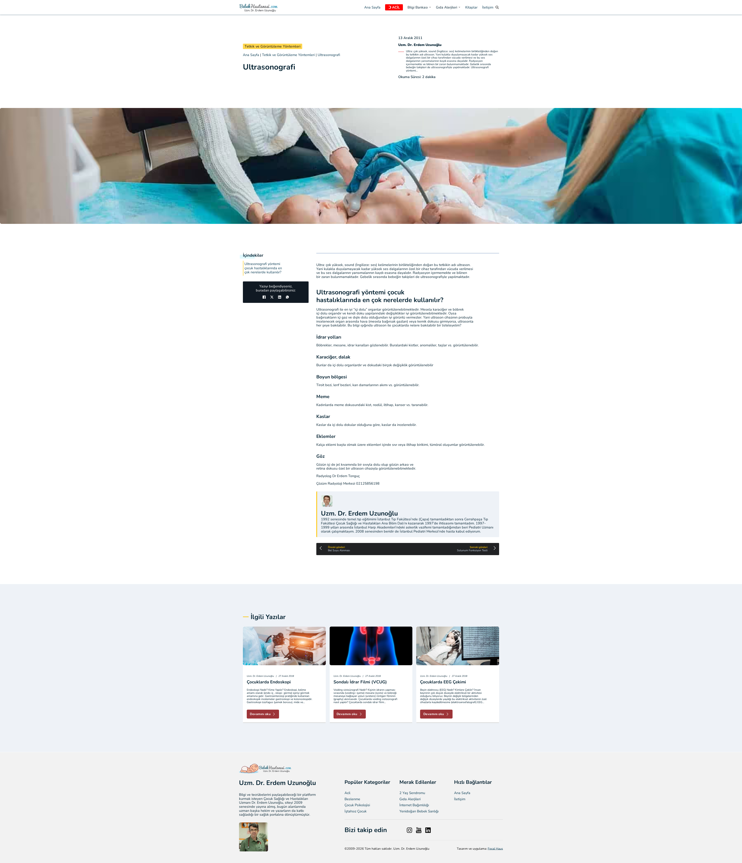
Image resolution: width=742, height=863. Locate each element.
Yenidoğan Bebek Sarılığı (419, 811)
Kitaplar (471, 7)
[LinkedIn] (280, 297)
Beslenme (352, 799)
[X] (272, 297)
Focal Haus (495, 848)
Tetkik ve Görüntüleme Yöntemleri (272, 46)
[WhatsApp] (287, 297)
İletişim (487, 7)
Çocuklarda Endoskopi (269, 682)
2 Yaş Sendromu (412, 793)
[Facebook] (264, 297)
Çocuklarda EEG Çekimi (443, 682)
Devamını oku (260, 714)
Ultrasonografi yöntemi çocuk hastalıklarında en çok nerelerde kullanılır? (263, 268)
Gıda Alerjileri (410, 799)
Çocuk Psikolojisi (357, 805)
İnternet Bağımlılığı (414, 805)
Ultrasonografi (329, 55)
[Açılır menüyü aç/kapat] (389, 7)
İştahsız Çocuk (356, 811)
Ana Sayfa (372, 7)
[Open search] (497, 7)
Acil (347, 793)
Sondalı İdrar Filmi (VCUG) (360, 682)
